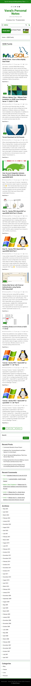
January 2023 (6, 521)
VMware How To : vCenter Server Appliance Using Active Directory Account (15, 486)
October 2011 (6, 570)
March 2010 (6, 586)
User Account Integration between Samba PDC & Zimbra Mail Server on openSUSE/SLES (14, 175)
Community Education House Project (12, 447)
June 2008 (5, 629)
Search (4, 435)
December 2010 (7, 577)
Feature (5, 669)
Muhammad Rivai (8, 64)
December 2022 (7, 524)
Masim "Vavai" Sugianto (9, 484)
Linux (5, 55)
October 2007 (6, 651)
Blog (4, 666)
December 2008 (7, 620)
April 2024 (5, 512)
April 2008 (5, 635)
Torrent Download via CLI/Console (13, 137)
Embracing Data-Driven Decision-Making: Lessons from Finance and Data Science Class (14, 1)
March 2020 (6, 539)
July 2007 (5, 654)
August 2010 (6, 580)
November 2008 (7, 623)
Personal (5, 675)
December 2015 (7, 558)
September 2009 (7, 598)
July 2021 (5, 533)
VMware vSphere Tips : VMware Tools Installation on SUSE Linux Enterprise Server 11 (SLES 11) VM (14, 99)
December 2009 (7, 595)
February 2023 (6, 518)
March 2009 (6, 611)
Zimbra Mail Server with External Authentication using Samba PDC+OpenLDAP (12, 287)
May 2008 (5, 632)
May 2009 (5, 605)
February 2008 (6, 642)
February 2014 (6, 561)
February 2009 (6, 614)
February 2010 (6, 589)
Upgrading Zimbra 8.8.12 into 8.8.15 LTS (17, 475)
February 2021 (6, 536)
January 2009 (6, 617)
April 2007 (5, 657)
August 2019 (6, 543)
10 (17, 428)
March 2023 (6, 515)
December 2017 (7, 555)
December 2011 (7, 567)
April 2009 (5, 608)
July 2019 (5, 546)
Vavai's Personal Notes (15, 12)
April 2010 (5, 583)
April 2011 (5, 574)
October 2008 (6, 626)
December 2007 (7, 645)
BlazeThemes (16, 683)
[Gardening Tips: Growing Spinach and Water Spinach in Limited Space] (24, 32)
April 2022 (5, 530)
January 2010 (6, 592)
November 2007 (7, 648)
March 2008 (6, 639)
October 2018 (6, 552)
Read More (5, 81)
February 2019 (6, 549)
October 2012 (6, 564)
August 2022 (6, 527)
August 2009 (6, 601)
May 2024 (5, 508)
